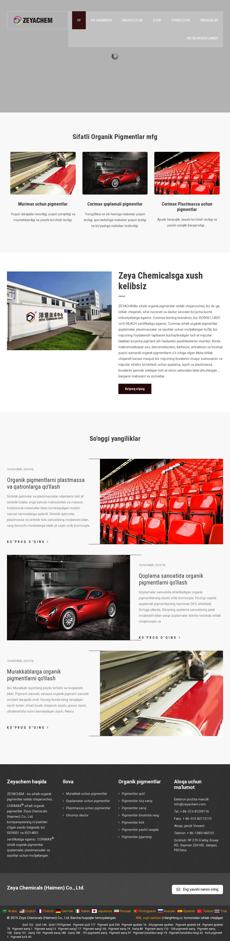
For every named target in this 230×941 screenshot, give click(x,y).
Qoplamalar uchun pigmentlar (88, 801)
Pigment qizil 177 (84, 924)
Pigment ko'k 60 (21, 937)
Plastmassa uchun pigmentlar (88, 808)
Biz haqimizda (101, 20)
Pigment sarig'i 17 (69, 928)
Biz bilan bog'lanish (202, 38)
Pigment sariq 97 (120, 932)
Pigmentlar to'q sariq (137, 801)
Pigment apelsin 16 (134, 924)
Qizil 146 (40, 924)
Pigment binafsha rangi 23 (186, 932)
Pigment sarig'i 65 (94, 928)
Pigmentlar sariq (134, 808)
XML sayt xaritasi (148, 918)
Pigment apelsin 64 (188, 924)
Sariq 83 (137, 928)
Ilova (157, 20)
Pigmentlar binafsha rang (140, 815)
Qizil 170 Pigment (60, 924)
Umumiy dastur (77, 815)
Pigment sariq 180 (54, 932)
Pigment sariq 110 (156, 928)
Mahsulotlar (132, 20)
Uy (79, 20)
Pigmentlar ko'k (133, 822)
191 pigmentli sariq (94, 932)
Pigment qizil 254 (108, 924)
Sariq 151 (20, 932)
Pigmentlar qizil (133, 794)
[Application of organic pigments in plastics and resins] (161, 543)
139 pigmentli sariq (182, 928)
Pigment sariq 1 (22, 928)
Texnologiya (180, 20)
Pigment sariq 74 (119, 928)
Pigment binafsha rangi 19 (150, 932)
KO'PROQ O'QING (27, 542)
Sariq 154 (34, 932)
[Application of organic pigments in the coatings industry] (68, 639)
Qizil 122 (27, 924)
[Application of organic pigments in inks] (161, 735)
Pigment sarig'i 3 (45, 928)
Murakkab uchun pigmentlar (86, 794)
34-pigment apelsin (160, 924)
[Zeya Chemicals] (33, 18)
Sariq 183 (74, 932)
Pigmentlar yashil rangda (140, 830)
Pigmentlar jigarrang (137, 837)
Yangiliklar (209, 20)
